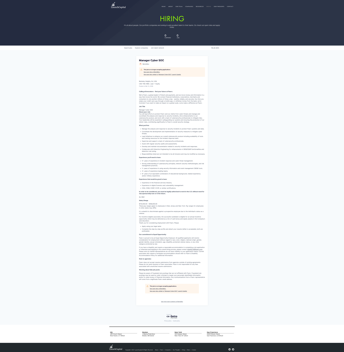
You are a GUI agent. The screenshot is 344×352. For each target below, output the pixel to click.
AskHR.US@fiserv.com (194, 249)
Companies (189, 6)
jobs (128, 48)
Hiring (208, 6)
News (188, 349)
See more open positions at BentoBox (172, 301)
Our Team (179, 6)
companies (141, 48)
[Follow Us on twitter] (233, 350)
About (170, 6)
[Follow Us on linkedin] (229, 350)
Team (161, 349)
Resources (200, 6)
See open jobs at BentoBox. (152, 72)
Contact (230, 6)
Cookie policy (176, 321)
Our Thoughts (219, 6)
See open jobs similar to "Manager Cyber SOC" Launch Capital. (162, 74)
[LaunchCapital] (116, 347)
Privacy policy (167, 321)
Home (164, 6)
